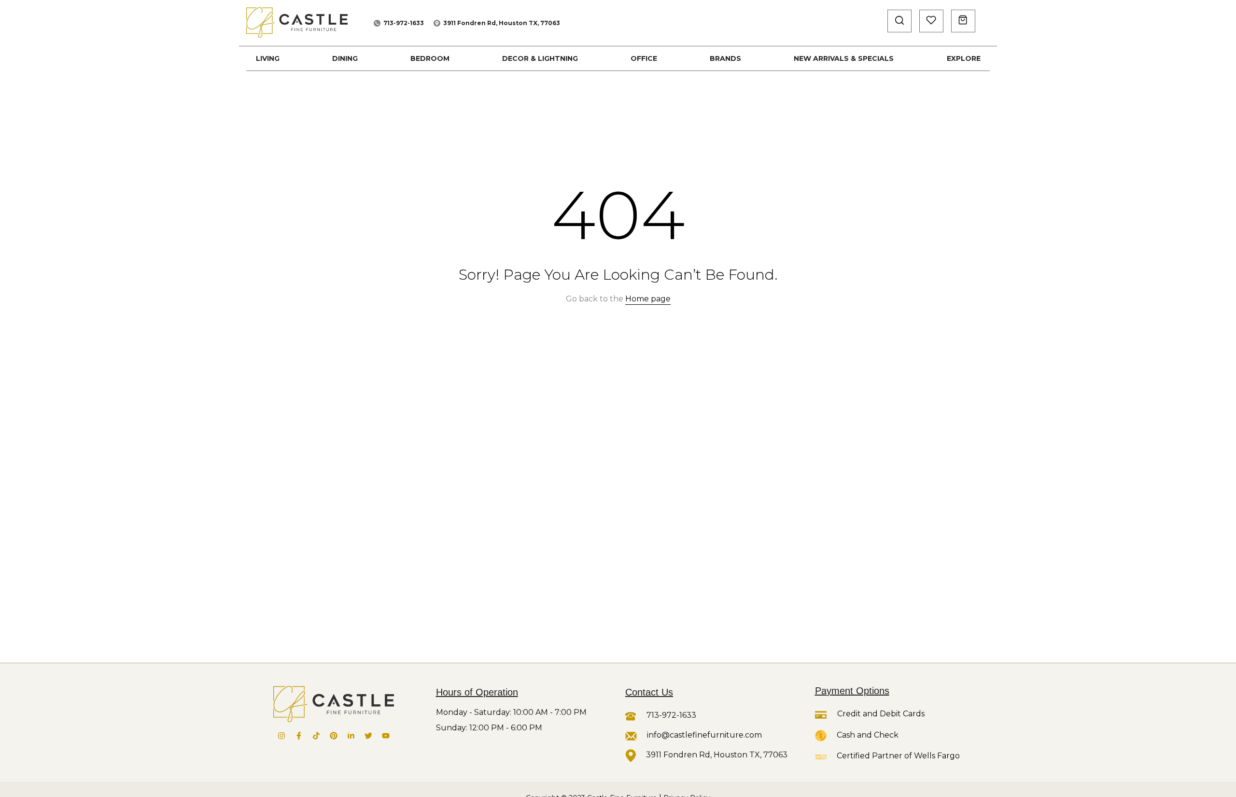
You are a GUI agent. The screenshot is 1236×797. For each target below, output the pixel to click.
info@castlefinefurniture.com (704, 735)
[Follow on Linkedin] (351, 736)
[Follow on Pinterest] (333, 736)
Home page (648, 298)
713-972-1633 (403, 23)
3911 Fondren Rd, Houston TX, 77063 (501, 23)
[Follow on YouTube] (386, 736)
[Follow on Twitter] (368, 736)
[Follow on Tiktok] (316, 736)
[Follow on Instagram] (281, 736)
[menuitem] (267, 58)
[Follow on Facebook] (299, 736)
